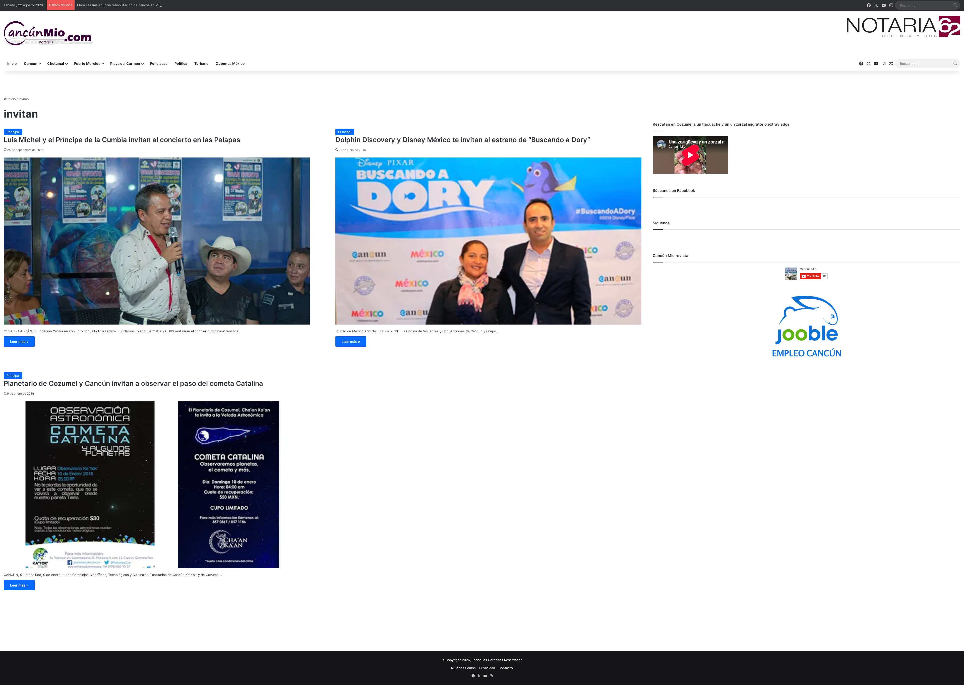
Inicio (12, 63)
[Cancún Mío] (48, 33)
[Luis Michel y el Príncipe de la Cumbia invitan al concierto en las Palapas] (157, 241)
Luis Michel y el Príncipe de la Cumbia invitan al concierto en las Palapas (122, 140)
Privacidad (487, 668)
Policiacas (158, 63)
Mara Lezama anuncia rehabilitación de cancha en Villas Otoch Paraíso (132, 5)
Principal (13, 132)
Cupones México (230, 63)
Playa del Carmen (125, 63)
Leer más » (19, 341)
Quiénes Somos (463, 668)
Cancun (30, 63)
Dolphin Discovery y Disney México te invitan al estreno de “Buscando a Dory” (462, 140)
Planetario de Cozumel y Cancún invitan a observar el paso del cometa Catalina (133, 383)
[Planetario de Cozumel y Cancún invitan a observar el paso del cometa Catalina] (157, 484)
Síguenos (661, 223)
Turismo (201, 63)
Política (180, 63)
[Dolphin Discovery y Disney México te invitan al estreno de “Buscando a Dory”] (488, 241)
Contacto (506, 668)
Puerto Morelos (87, 63)
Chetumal (55, 63)
